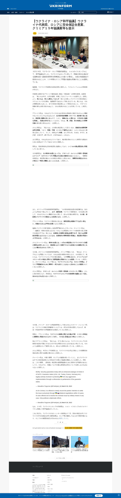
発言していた (63, 418)
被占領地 (50, 480)
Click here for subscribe (73, 428)
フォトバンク (13, 8)
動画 (33, 482)
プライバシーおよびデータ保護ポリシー (65, 495)
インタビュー (35, 477)
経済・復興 (14, 12)
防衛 (49, 486)
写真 (33, 480)
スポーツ (21, 12)
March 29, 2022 (67, 386)
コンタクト (73, 12)
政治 (49, 482)
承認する (98, 495)
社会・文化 (50, 488)
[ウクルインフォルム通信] (60, 6)
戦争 (8, 12)
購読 (8, 8)
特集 (33, 475)
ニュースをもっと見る (60, 458)
